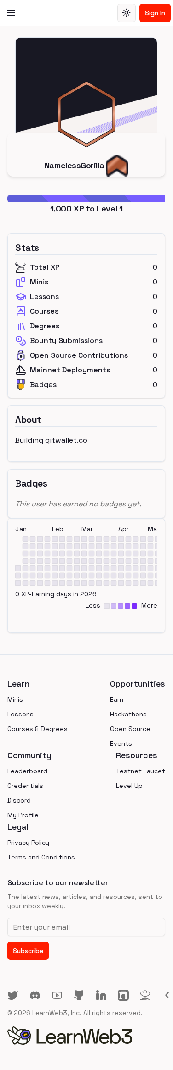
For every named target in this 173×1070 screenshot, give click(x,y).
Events (121, 743)
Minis (15, 699)
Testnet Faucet (140, 771)
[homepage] (86, 1035)
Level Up (129, 786)
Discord (19, 800)
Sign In (155, 13)
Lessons (20, 714)
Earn (116, 699)
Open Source (130, 729)
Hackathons (128, 714)
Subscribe (28, 951)
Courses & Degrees (37, 729)
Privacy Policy (28, 842)
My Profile (23, 815)
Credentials (25, 786)
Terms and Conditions (41, 857)
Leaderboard (27, 771)
